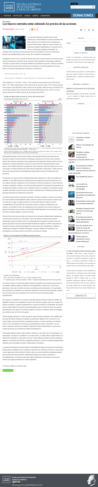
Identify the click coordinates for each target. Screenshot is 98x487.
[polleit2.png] (33, 258)
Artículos (17, 15)
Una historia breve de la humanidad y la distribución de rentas (85, 195)
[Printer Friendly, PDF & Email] (8, 370)
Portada (7, 15)
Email (69, 43)
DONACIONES (83, 15)
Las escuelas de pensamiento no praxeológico (81, 186)
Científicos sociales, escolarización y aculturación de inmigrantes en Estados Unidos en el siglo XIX (81, 157)
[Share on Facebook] (85, 30)
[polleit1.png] (33, 125)
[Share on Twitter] (89, 30)
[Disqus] (33, 396)
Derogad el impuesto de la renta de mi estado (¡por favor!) (85, 210)
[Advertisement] (80, 119)
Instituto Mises (78, 275)
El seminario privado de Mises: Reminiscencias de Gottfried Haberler (84, 219)
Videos (27, 15)
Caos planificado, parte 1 (84, 177)
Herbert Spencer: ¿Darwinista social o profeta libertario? (83, 239)
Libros (35, 15)
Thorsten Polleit (8, 29)
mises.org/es (6, 21)
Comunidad (45, 15)
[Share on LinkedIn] (93, 30)
